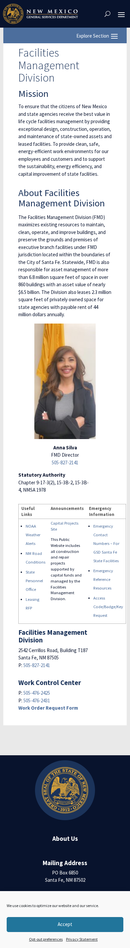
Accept (65, 924)
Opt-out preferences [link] (46, 939)
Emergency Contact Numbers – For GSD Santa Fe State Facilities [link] (106, 543)
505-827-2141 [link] (65, 462)
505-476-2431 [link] (36, 700)
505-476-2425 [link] (36, 693)
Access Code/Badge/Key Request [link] (108, 606)
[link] (40, 14)
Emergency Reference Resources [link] (103, 579)
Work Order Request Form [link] (48, 708)
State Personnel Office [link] (34, 580)
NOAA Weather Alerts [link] (33, 534)
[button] (121, 14)
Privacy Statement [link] (82, 939)
